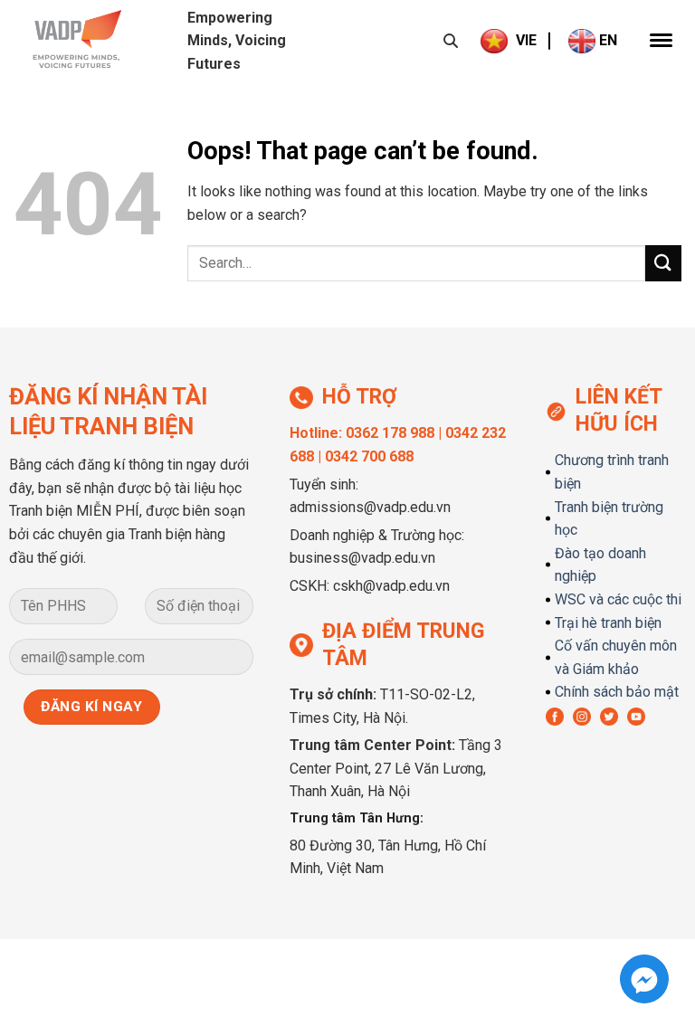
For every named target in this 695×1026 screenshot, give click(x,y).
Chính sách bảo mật (617, 691)
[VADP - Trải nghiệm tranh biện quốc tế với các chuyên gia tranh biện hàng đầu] (104, 40)
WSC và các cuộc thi (618, 599)
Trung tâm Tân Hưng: (357, 818)
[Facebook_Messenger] (644, 979)
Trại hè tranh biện (608, 623)
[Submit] (663, 262)
